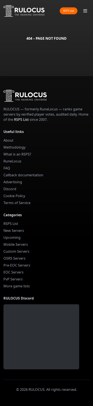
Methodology (14, 147)
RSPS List (68, 11)
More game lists (16, 286)
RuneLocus (12, 161)
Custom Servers (16, 251)
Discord (9, 189)
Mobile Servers (15, 244)
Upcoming (12, 237)
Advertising (12, 182)
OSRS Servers (14, 258)
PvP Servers (13, 279)
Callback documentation (23, 175)
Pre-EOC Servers (16, 265)
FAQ (6, 168)
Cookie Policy (14, 195)
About (8, 140)
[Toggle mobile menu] (85, 11)
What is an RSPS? (17, 154)
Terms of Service (16, 202)
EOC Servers (13, 272)
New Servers (13, 230)
